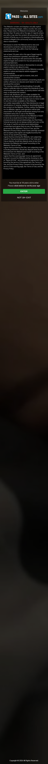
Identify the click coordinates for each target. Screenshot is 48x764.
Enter (23, 191)
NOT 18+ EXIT (24, 197)
